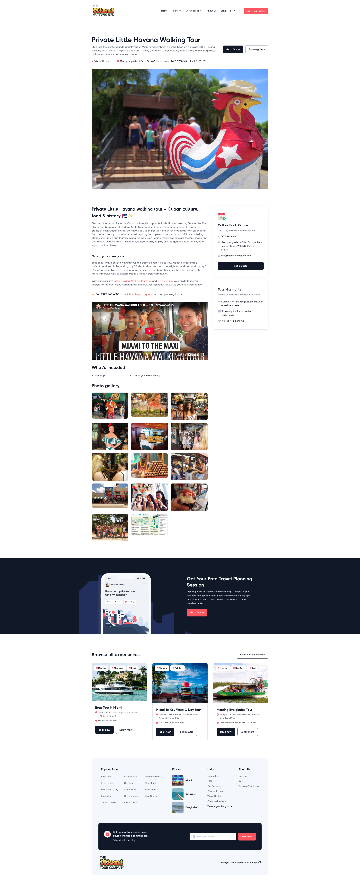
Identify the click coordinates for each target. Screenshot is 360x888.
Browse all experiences (252, 654)
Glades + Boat (152, 776)
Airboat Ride (131, 802)
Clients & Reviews (216, 801)
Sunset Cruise (108, 802)
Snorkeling (106, 796)
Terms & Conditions (248, 786)
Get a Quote (233, 49)
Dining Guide (165, 281)
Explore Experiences (256, 11)
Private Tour (130, 776)
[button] (176, 11)
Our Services (214, 786)
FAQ (209, 781)
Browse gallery (257, 49)
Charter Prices (215, 791)
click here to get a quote (137, 294)
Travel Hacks (214, 796)
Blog (223, 10)
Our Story (243, 776)
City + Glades (131, 796)
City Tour (129, 783)
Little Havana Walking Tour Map (133, 281)
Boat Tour (106, 776)
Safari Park (150, 789)
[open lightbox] (110, 406)
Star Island (150, 783)
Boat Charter (151, 796)
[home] (104, 10)
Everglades (107, 783)
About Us (211, 10)
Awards (242, 781)
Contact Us (213, 776)
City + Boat (130, 789)
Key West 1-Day (109, 789)
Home (164, 10)
